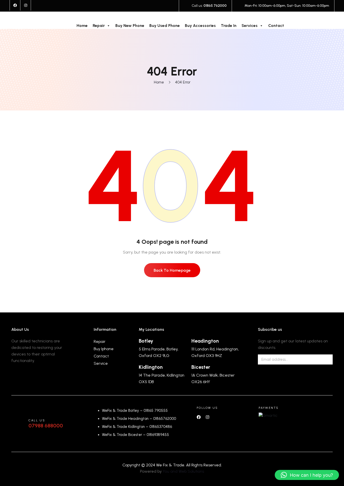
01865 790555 (156, 410)
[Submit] (325, 359)
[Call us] (17, 424)
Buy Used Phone (164, 25)
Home (82, 25)
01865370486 (160, 426)
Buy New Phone (129, 25)
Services (250, 25)
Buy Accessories (200, 25)
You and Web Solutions (183, 471)
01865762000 (164, 418)
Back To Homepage (172, 270)
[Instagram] (25, 5)
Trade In (228, 25)
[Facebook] (15, 5)
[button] (307, 475)
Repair (99, 25)
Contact (276, 25)
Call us (36, 420)
